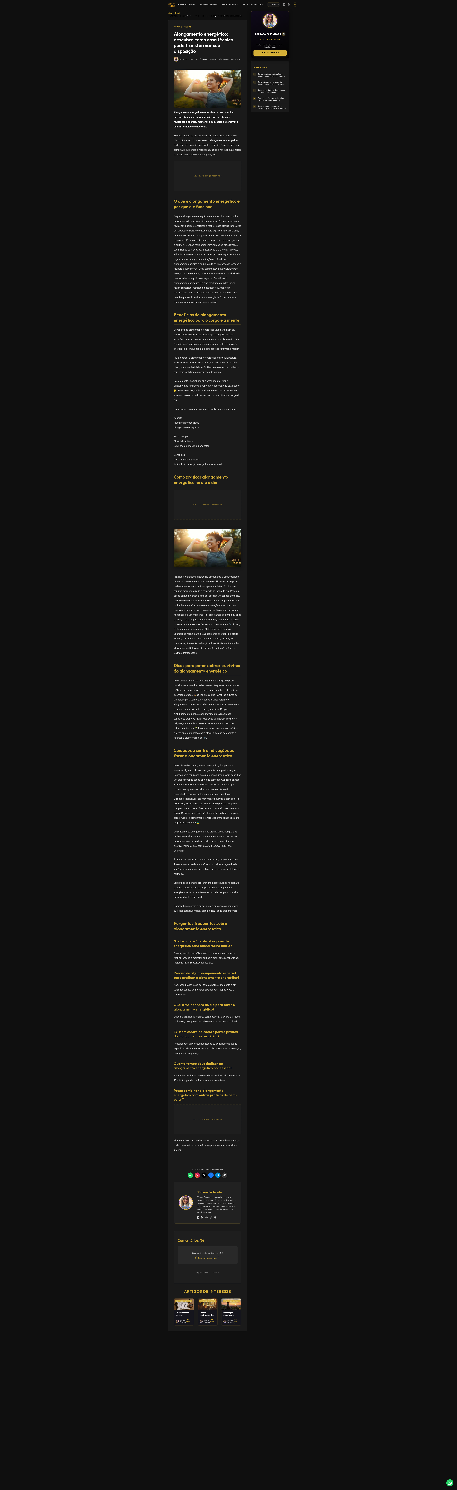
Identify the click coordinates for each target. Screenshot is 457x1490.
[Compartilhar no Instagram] (197, 1175)
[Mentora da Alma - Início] (171, 4)
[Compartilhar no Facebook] (211, 1175)
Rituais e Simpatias (183, 1301)
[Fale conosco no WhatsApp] (449, 1482)
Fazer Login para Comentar (207, 1258)
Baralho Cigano (186, 4)
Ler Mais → (188, 1321)
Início (170, 13)
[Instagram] (284, 4)
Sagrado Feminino (209, 4)
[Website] (215, 1217)
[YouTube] (206, 1217)
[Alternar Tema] (295, 4)
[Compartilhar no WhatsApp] (190, 1175)
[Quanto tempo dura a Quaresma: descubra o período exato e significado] (184, 1304)
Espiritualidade (230, 4)
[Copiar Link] (224, 1175)
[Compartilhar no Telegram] (218, 1175)
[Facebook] (211, 1217)
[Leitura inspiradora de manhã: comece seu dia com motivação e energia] (207, 1304)
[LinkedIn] (289, 4)
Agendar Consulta (270, 53)
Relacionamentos (252, 4)
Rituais (177, 13)
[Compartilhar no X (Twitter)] (204, 1175)
